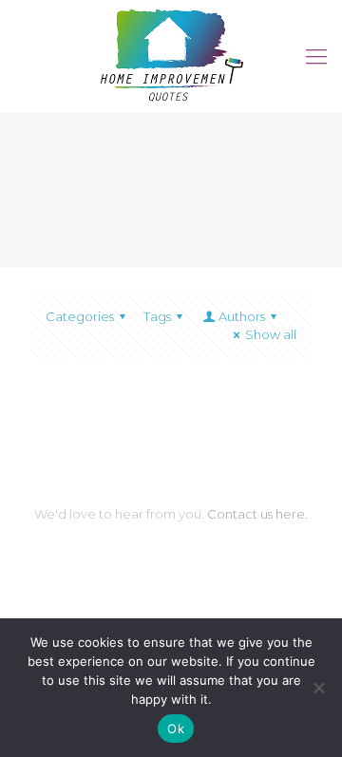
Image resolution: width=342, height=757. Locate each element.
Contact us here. (257, 513)
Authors (241, 316)
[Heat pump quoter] (171, 52)
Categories (80, 316)
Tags (157, 316)
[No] (318, 687)
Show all (270, 334)
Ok (175, 728)
